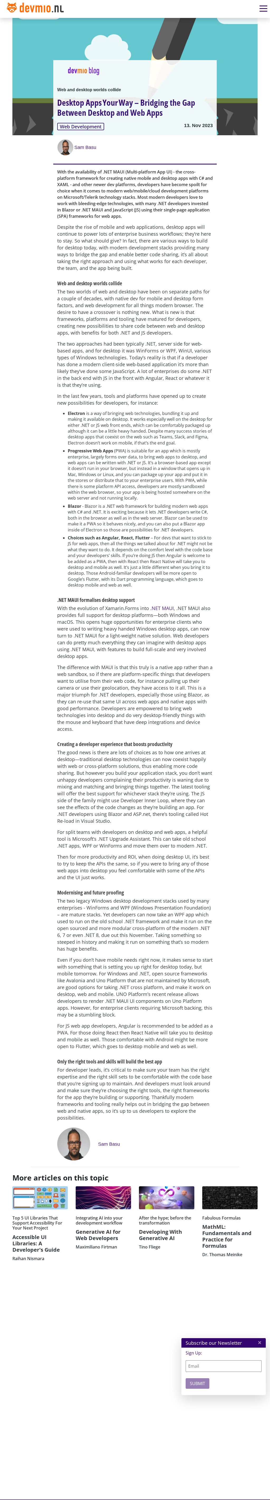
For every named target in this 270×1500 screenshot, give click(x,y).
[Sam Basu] (65, 147)
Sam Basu (85, 147)
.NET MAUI (162, 608)
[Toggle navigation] (36, 9)
